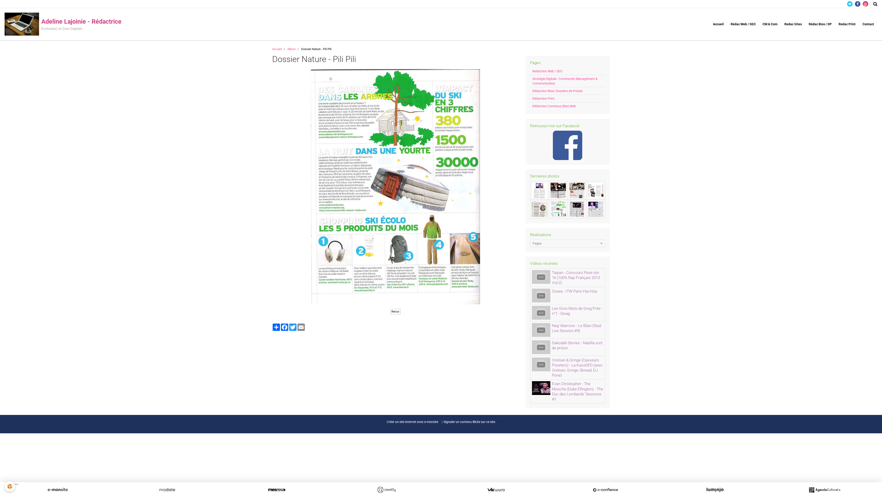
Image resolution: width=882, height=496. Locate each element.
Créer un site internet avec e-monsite (412, 422)
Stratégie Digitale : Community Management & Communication (565, 81)
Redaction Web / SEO (547, 71)
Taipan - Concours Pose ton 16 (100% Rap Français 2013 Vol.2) (576, 277)
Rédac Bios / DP (820, 24)
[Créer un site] (57, 489)
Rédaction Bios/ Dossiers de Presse (557, 91)
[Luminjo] (715, 489)
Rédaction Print (543, 98)
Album (291, 49)
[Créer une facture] (496, 489)
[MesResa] (277, 489)
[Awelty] (386, 489)
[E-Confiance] (605, 489)
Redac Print (847, 24)
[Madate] (167, 489)
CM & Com (770, 24)
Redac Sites (793, 24)
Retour (395, 311)
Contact (868, 24)
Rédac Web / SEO (743, 24)
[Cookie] (10, 486)
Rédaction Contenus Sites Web (554, 106)
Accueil (718, 24)
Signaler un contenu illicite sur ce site (469, 422)
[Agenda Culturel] (824, 489)
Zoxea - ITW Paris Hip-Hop (574, 291)
